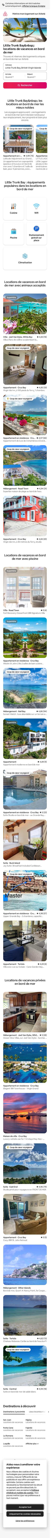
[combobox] (25, 67)
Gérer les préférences (25, 1521)
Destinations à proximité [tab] (14, 1412)
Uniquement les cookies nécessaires (25, 1514)
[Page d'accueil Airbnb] (5, 14)
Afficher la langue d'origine (33, 6)
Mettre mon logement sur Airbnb (29, 13)
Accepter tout (25, 1507)
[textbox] (14, 77)
